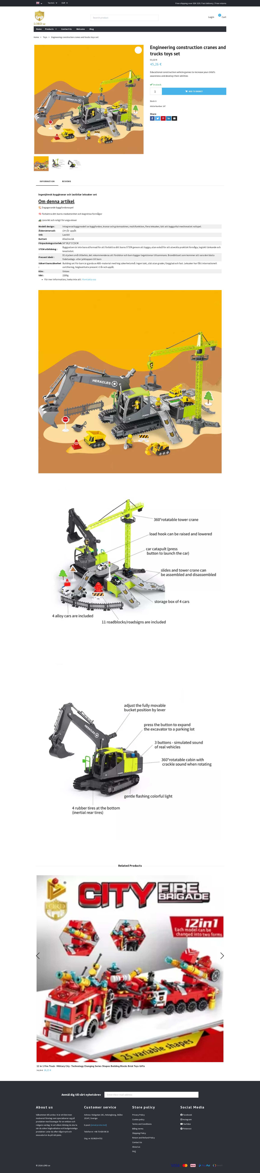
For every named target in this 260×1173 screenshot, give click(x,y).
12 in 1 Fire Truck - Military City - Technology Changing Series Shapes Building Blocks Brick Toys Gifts (91, 1066)
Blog (92, 29)
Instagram (187, 1119)
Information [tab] (47, 181)
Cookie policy (138, 1119)
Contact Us (66, 29)
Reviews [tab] (66, 181)
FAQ (134, 1151)
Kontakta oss (89, 279)
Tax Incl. (51, 3)
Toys (45, 37)
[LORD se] (39, 17)
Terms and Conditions (142, 1124)
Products (49, 29)
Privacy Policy (138, 1114)
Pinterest (187, 1128)
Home (39, 29)
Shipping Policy (139, 1133)
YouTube (187, 1124)
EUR (64, 3)
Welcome (80, 29)
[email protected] (99, 1125)
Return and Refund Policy (143, 1137)
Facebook (187, 1114)
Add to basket (196, 91)
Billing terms (137, 1128)
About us (136, 1146)
